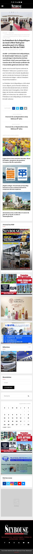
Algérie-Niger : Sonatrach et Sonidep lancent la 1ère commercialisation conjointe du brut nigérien (15, 187)
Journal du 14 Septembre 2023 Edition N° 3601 (16, 118)
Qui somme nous (6, 537)
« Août (4, 427)
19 (12, 421)
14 (20, 418)
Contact (21, 539)
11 (8, 418)
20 (17, 421)
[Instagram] (14, 543)
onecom (16, 552)
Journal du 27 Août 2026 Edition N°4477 (16, 269)
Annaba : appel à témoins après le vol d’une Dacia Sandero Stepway (8, 369)
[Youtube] (24, 543)
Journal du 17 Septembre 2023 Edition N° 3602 (16, 128)
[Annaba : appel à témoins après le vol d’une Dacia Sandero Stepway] (8, 367)
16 (28, 418)
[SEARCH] (28, 396)
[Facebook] (5, 543)
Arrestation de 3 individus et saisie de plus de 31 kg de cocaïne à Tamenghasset (16, 214)
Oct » (9, 427)
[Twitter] (9, 543)
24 (4, 425)
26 (12, 425)
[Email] (28, 543)
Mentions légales (18, 537)
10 (4, 418)
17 (4, 421)
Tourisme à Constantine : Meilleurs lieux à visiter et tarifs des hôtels (24, 358)
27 (17, 425)
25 (8, 425)
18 (8, 421)
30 (28, 425)
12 (12, 418)
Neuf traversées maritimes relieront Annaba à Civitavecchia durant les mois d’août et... (8, 358)
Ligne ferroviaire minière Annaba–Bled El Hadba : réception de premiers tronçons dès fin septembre (16, 160)
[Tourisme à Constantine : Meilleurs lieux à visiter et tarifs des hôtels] (24, 356)
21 (20, 421)
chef (6, 50)
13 (16, 418)
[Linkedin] (19, 543)
